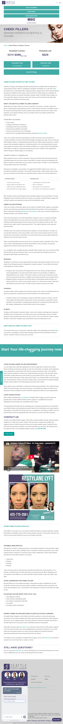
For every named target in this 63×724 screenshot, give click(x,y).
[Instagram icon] (31, 19)
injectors (24, 627)
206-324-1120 (47, 637)
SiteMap (33, 679)
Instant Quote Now (31, 16)
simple (54, 88)
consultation (25, 397)
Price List (47, 676)
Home (5, 45)
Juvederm (34, 211)
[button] (60, 2)
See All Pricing (31, 72)
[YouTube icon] (34, 19)
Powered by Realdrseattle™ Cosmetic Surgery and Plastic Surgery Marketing (32, 721)
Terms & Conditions (36, 682)
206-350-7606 (42, 428)
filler (57, 330)
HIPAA (46, 679)
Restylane (25, 211)
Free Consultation (31, 7)
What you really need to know (38, 687)
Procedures (34, 676)
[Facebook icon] (28, 19)
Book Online (31, 11)
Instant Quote (1, 377)
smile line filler (42, 133)
